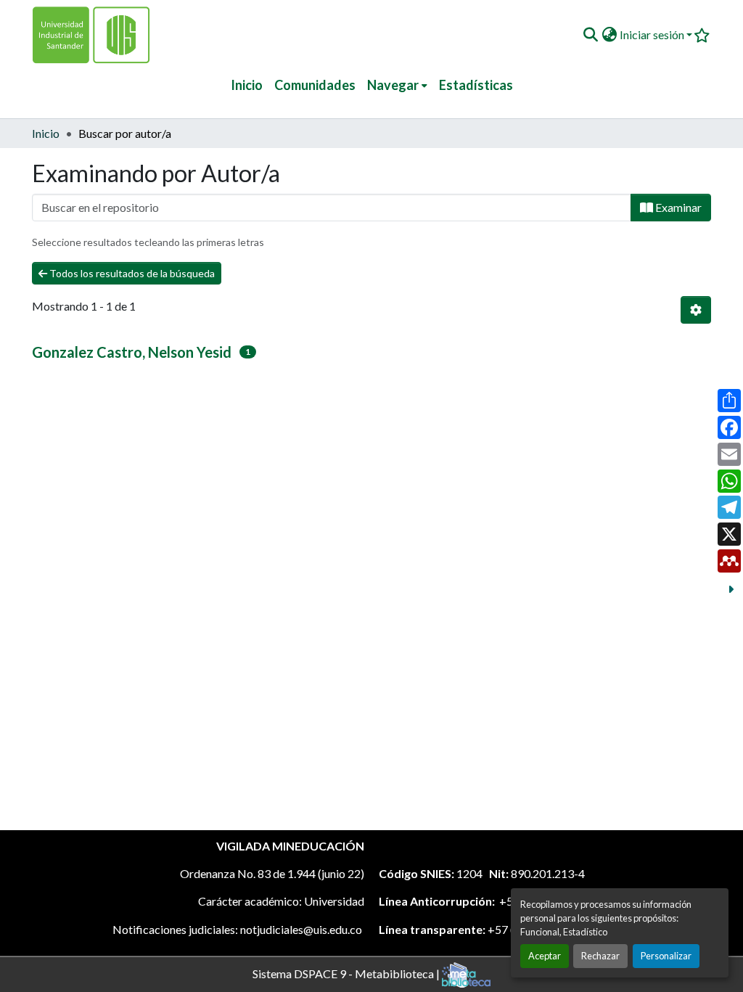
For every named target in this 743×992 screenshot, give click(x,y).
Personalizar (666, 956)
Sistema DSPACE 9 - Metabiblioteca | (347, 973)
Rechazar (600, 956)
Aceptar (544, 956)
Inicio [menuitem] (247, 85)
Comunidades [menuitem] (315, 85)
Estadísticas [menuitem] (476, 85)
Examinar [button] (677, 207)
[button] (590, 35)
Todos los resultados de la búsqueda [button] (131, 273)
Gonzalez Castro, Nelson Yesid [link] (131, 352)
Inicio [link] (45, 133)
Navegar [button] (393, 85)
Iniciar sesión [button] (653, 34)
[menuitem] (397, 85)
